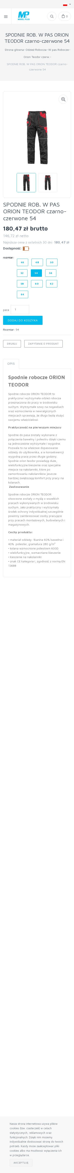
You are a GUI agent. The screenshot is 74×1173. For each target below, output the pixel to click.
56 (50, 273)
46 (22, 262)
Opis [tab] (11, 363)
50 (52, 262)
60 (37, 283)
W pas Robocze (58, 49)
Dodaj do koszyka (23, 320)
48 (37, 262)
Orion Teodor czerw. (37, 57)
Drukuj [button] (12, 343)
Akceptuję (21, 1162)
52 (22, 273)
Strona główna (14, 49)
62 (51, 283)
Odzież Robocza (36, 49)
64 (22, 294)
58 (22, 283)
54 (36, 273)
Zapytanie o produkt (43, 343)
